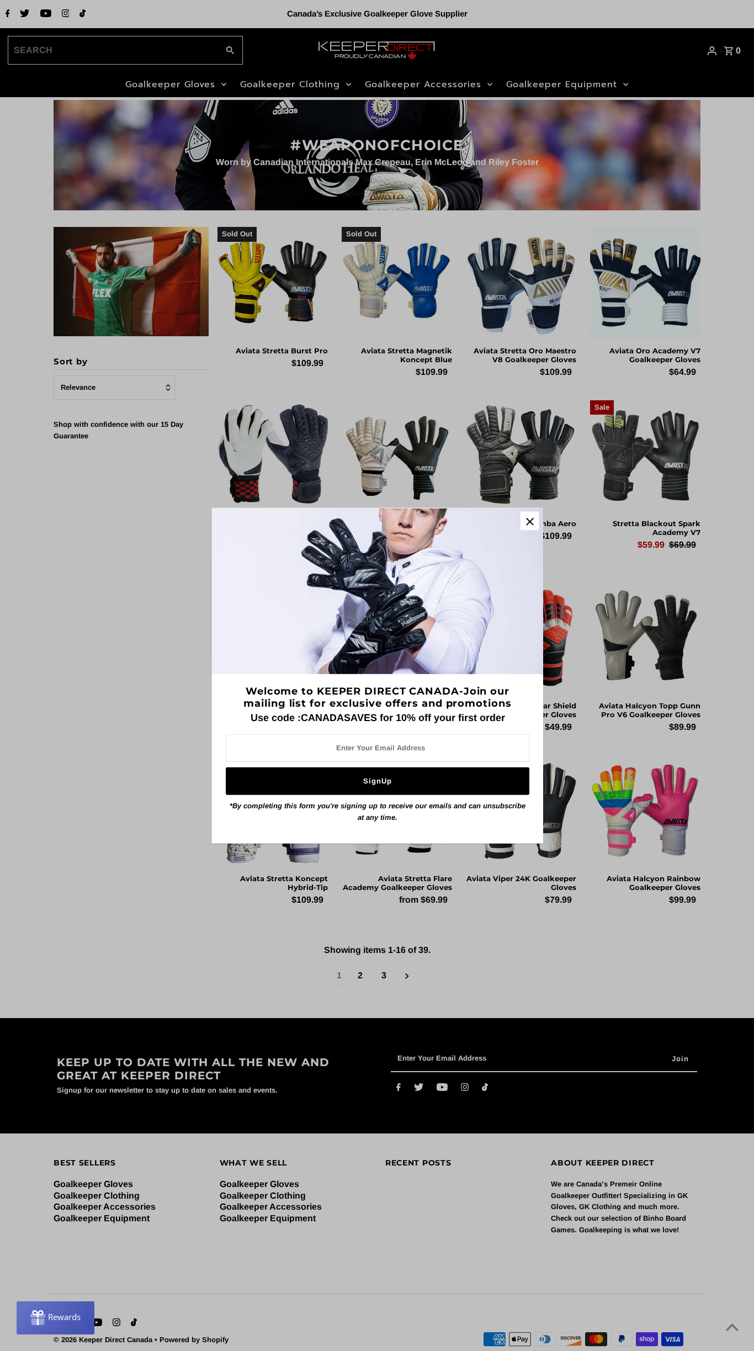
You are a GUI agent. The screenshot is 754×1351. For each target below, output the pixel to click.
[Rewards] (55, 1317)
